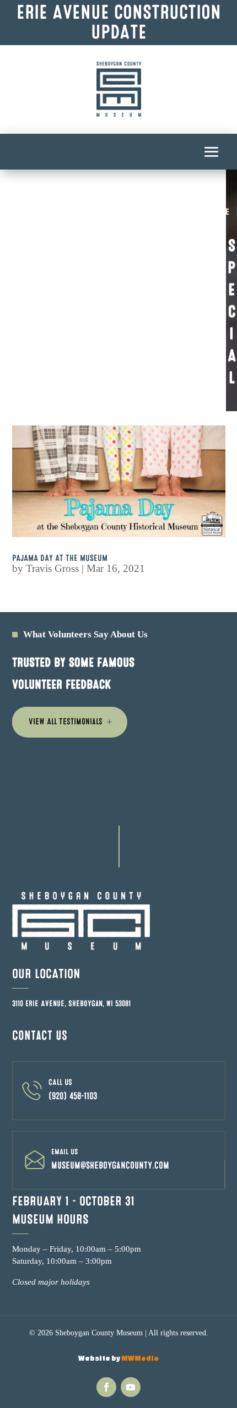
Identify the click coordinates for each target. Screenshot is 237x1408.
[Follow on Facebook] (106, 1387)
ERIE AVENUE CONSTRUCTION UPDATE (119, 22)
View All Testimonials (66, 721)
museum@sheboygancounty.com (110, 1165)
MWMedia (140, 1358)
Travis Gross (52, 568)
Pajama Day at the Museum (59, 558)
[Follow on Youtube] (131, 1387)
